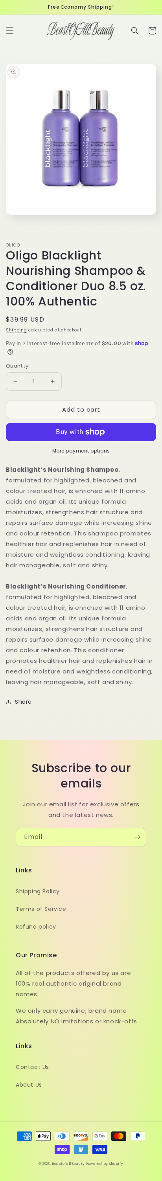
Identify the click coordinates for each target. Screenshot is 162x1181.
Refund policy (36, 927)
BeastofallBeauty (69, 1163)
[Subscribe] (137, 837)
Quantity (17, 366)
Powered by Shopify (104, 1163)
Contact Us (32, 1067)
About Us (29, 1085)
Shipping (16, 330)
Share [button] (23, 702)
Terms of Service (41, 909)
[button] (9, 30)
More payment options (81, 450)
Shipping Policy (38, 891)
